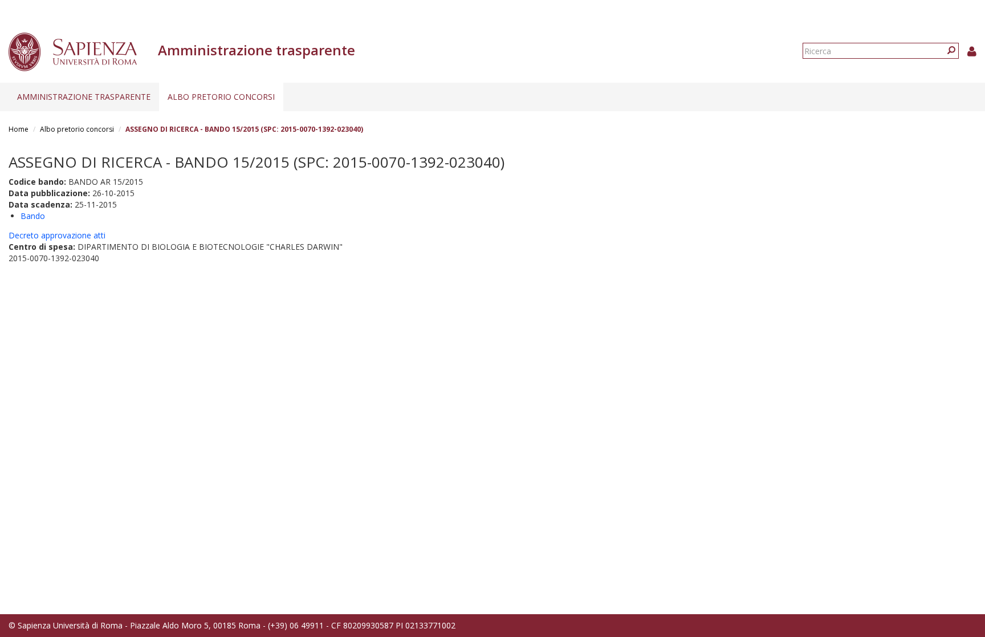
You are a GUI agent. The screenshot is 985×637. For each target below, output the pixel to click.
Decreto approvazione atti (57, 235)
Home (19, 129)
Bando (33, 215)
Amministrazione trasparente (83, 96)
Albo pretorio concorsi (221, 96)
